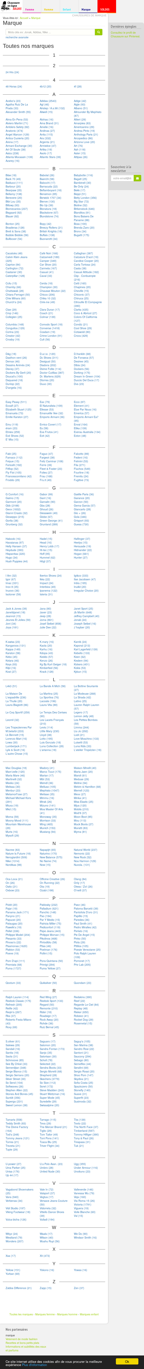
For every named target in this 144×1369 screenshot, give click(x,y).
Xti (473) (45, 1256)
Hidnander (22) (83, 550)
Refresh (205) (14, 1004)
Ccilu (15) (11, 283)
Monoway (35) (48, 817)
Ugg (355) (80, 1164)
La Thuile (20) (14, 701)
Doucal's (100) (14, 376)
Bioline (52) (80, 205)
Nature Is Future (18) (18, 853)
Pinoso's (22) (13, 942)
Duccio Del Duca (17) (86, 380)
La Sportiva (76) (49, 697)
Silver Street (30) (16, 1079)
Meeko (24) (12, 783)
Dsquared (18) (14, 380)
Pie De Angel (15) (84, 935)
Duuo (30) (46, 384)
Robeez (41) (81, 1016)
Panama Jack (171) (17, 912)
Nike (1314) (13, 861)
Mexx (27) (80, 794)
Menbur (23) (13, 790)
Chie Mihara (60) (16, 298)
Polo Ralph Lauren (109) (85, 955)
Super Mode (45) (50, 1097)
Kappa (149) (13, 649)
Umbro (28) (46, 1167)
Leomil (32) (12, 720)
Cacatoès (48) (14, 253)
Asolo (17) (46, 153)
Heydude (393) (14, 550)
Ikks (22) (45, 579)
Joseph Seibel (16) (85, 623)
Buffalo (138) (47, 235)
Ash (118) (80, 149)
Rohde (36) (46, 1023)
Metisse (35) (47, 794)
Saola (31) (12, 1056)
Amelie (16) (46, 127)
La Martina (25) (49, 693)
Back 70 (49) (13, 179)
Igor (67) (11, 579)
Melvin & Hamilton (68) (87, 786)
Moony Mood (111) (17, 820)
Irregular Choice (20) (86, 590)
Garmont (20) (14, 502)
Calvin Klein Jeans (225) (16, 259)
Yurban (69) (13, 1274)
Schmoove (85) (15, 1060)
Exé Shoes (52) (15, 436)
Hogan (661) (81, 554)
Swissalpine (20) (49, 1105)
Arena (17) (12, 142)
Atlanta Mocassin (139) (19, 157)
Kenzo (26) (46, 660)
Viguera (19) (81, 1208)
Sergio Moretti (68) (51, 1071)
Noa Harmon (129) (85, 861)
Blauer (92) (12, 216)
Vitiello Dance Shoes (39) (52, 1214)
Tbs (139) (80, 1119)
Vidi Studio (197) (15, 1208)
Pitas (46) (45, 946)
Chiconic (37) (82, 294)
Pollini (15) (46, 953)
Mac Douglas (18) (16, 768)
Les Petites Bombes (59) (86, 721)
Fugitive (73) (81, 480)
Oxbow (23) (13, 890)
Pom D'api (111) (15, 961)
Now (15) (45, 865)
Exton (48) (80, 436)
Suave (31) (80, 1094)
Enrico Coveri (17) (50, 424)
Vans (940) (12, 1197)
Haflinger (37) (82, 539)
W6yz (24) (12, 1234)
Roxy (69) (11, 1027)
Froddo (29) (13, 480)
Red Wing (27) (48, 997)
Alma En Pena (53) (17, 119)
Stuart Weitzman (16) (52, 1094)
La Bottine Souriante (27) (86, 688)
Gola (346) (80, 517)
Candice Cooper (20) (86, 261)
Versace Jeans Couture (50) (54, 1202)
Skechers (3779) (49, 1079)
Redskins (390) (83, 997)
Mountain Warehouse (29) (18, 826)
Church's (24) (14, 302)
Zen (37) (79, 1288)
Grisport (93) (81, 520)
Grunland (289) (49, 524)
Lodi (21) (79, 735)
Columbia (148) (15, 324)
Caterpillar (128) (15, 276)
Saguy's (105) (82, 1041)
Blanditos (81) (82, 212)
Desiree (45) (81, 361)
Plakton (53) (13, 949)
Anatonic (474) (14, 131)
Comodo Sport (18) (51, 324)
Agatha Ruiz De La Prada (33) (17, 106)
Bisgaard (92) (14, 212)
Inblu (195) (80, 583)
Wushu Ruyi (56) (50, 1241)
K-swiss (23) (13, 642)
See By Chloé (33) (16, 1064)
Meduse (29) (81, 779)
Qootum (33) (13, 983)
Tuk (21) (79, 1146)
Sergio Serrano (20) (17, 1075)
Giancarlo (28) (82, 509)
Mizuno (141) (48, 805)
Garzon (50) (81, 502)
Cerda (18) (46, 283)
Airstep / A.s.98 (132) (52, 108)
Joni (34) (11, 623)
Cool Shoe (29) (83, 328)
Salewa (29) (13, 1045)
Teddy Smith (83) (16, 1123)
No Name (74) (48, 861)
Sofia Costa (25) (83, 1082)
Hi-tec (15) (46, 550)
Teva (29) (45, 1123)
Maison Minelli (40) (85, 768)
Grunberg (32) (14, 524)
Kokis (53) (80, 668)
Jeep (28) (45, 616)
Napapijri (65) (48, 850)
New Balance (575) (51, 857)
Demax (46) (13, 361)
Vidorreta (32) (48, 1208)
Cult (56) (45, 339)
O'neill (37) (80, 890)
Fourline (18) (81, 472)
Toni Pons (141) (49, 1138)
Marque (87, 10)
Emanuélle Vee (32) (51, 413)
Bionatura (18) (48, 209)
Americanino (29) (84, 127)
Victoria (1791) (82, 1204)
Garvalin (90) (47, 502)
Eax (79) (45, 402)
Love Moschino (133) (86, 738)
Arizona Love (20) (84, 142)
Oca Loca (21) (14, 879)
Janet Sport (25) (83, 608)
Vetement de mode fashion (22, 1339)
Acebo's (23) (13, 101)
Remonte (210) (49, 1008)
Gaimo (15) (12, 498)
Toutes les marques (21, 1314)
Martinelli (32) (14, 779)
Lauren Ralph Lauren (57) (86, 706)
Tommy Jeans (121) (17, 1138)
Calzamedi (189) (49, 257)
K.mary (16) (47, 642)
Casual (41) (47, 272)
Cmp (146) (12, 313)
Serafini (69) (81, 1067)
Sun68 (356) (13, 1097)
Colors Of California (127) (85, 318)
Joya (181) (12, 627)
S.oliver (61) (13, 1041)
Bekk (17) (79, 190)
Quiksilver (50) (48, 983)
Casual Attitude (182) (86, 272)
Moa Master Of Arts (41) (51, 811)
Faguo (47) (46, 454)
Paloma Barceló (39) (86, 908)
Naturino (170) (48, 853)
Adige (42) (80, 101)
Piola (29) (79, 942)
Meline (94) (80, 783)
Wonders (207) (14, 1241)
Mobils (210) (81, 809)
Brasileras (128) (15, 227)
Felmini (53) (81, 461)
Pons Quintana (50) (51, 961)
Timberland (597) (84, 1131)
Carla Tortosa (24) (85, 264)
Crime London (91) (51, 335)
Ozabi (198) (47, 890)
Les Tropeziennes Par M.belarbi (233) (19, 729)
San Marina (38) (83, 1045)
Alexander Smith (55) (18, 112)
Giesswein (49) (49, 513)
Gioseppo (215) (15, 517)
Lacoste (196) (48, 701)
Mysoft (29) (12, 835)
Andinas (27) (47, 131)
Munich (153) (48, 828)
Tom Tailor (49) (49, 1134)
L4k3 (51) (11, 686)
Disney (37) (12, 369)
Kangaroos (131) (16, 645)
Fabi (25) (11, 454)
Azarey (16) (13, 161)
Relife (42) (12, 1008)
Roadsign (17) (48, 1016)
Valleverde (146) (83, 1189)
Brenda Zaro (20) (84, 227)
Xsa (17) (11, 1256)
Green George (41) (51, 520)
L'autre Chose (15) (17, 753)
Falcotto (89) (81, 454)
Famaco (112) (14, 457)
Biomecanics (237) (17, 209)
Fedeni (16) (81, 457)
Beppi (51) (80, 194)
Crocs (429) (81, 335)
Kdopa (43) (46, 653)
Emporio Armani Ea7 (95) (86, 418)
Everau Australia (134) (87, 432)
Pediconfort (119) (50, 927)
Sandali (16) (13, 1049)
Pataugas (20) (14, 923)
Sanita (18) (12, 1052)
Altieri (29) (80, 119)
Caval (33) (46, 276)
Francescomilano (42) (19, 476)
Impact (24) (46, 583)
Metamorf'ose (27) (17, 794)
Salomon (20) (48, 1045)
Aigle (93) (79, 104)
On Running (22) (50, 883)
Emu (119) (12, 424)
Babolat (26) (47, 175)
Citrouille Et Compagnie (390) (88, 304)
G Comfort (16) (15, 494)
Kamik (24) (80, 642)
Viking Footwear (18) (18, 1212)
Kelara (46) (12, 660)
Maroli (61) (80, 775)
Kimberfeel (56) (49, 668)
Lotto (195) (46, 738)
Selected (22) (48, 1064)
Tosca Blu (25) (48, 1142)
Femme (31, 9)
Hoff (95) (45, 554)
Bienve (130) (47, 201)
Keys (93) (11, 664)
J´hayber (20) (82, 627)
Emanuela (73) (14, 413)
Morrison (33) (48, 820)
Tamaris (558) (14, 1119)
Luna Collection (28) (52, 746)
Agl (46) (44, 104)
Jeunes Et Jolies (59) (18, 620)
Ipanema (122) (48, 590)
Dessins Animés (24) (18, 365)
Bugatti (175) (81, 235)
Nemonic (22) (82, 853)
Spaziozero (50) (83, 1086)
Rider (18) (46, 1012)
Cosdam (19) (47, 332)
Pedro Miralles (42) (85, 927)
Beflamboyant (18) (51, 190)
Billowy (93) (12, 205)
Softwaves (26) (14, 1086)
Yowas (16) (80, 1270)
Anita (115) (46, 134)
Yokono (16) (47, 1270)
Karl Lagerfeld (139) (86, 649)
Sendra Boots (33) (51, 1067)
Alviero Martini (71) (17, 123)
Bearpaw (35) (14, 190)
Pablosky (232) (49, 905)
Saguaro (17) (48, 1041)
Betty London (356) (85, 198)
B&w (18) (11, 175)
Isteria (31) (46, 594)
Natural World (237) (85, 850)
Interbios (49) (48, 587)
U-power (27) (13, 1164)
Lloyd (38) (46, 735)
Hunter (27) (81, 557)
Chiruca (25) (81, 298)
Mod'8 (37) (80, 813)
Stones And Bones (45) (19, 1094)
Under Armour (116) (86, 1167)
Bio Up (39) (46, 205)
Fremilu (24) (81, 476)
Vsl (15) (78, 1216)
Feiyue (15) (12, 461)
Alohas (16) (46, 119)
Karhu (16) (46, 649)
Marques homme (67, 1314)
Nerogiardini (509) (16, 857)
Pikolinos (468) (48, 938)
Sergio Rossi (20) (84, 1071)
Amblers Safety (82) (17, 127)
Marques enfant (89, 1314)
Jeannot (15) (13, 616)
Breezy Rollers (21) (51, 227)
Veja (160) (80, 1197)
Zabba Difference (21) (19, 1288)
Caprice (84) (13, 264)
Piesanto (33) (14, 938)
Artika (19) (46, 149)
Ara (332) (45, 138)
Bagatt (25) (80, 179)
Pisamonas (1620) (16, 946)
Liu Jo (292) (81, 731)
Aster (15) (80, 153)
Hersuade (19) (82, 546)
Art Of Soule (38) (16, 149)
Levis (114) (46, 727)
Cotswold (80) (82, 332)
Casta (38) (80, 268)
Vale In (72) (46, 1189)
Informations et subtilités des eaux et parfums (26, 1348)
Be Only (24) (81, 186)
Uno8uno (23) (82, 1171)
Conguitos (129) (15, 328)
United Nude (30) (50, 1171)
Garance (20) (82, 498)
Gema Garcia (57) (84, 505)
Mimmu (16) (47, 798)
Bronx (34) (80, 231)
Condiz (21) (81, 324)
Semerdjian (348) (16, 1067)
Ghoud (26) (46, 509)
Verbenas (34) (14, 1201)
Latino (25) (80, 701)
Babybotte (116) (83, 175)
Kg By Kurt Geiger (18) (53, 664)
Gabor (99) (46, 494)
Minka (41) (80, 798)
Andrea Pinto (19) (84, 131)
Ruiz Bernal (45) (49, 1027)
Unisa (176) (13, 1171)
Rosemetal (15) (83, 1023)
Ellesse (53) (47, 409)
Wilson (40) (46, 1237)
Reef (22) (79, 1001)
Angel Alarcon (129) (17, 134)
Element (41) (81, 405)
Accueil (24, 18)
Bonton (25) (13, 224)
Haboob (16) (13, 539)
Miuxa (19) (12, 805)
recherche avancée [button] (17, 37)
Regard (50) (47, 1004)
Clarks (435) (81, 309)
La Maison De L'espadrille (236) (16, 695)
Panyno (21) (13, 916)
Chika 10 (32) (48, 298)
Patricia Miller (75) (50, 923)
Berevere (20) (14, 198)
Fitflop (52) (12, 469)
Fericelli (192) (14, 465)
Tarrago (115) (48, 1119)
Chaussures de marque (89, 15)
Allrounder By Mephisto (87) (87, 113)
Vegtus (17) (46, 1197)
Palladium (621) (49, 908)
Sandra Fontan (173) (52, 1049)
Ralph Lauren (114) (17, 997)
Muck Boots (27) (83, 824)
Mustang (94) (48, 832)
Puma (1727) (13, 968)
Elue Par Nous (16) (85, 409)
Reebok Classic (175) (18, 1001)
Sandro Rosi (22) (84, 1049)
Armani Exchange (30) (19, 146)
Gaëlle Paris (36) (84, 494)
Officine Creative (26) (52, 879)
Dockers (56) (81, 369)
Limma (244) (81, 727)
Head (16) (46, 542)
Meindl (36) (46, 783)
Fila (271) (79, 465)
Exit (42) (45, 436)
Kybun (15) (80, 671)
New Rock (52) (83, 857)
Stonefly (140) (82, 1090)
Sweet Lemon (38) (17, 1105)
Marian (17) (47, 775)
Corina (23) (12, 332)
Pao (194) (46, 916)
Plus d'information (34, 1364)
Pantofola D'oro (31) (86, 912)
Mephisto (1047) (49, 790)
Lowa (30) (12, 742)
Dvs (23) (79, 384)
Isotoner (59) (13, 594)
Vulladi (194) (47, 1219)
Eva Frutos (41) (49, 432)
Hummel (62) (47, 557)
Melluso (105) (48, 786)
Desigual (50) (48, 361)
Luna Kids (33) (82, 746)
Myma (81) (80, 832)
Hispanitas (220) (15, 554)
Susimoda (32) (82, 1101)
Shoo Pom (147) (83, 1075)
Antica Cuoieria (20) (17, 138)
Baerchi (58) (47, 179)
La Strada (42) (82, 697)
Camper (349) (48, 261)
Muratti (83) (81, 828)
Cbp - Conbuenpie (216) (85, 277)
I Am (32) (11, 575)
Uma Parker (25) (16, 1167)
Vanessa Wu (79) (84, 1193)
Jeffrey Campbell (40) (86, 616)
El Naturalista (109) (51, 405)
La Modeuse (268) (85, 693)
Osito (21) (11, 886)
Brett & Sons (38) (16, 231)
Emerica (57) (81, 413)
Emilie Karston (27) (17, 417)
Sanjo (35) (46, 1052)
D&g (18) (11, 354)
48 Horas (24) (14, 86)
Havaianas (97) (15, 542)
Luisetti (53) (81, 742)
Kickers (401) (82, 664)
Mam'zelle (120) (15, 771)
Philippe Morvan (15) (52, 935)
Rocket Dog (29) (83, 1019)
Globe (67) (46, 517)
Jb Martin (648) (83, 612)
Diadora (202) (48, 365)
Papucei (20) (13, 920)
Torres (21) (12, 1142)
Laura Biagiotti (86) (17, 705)
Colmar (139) (48, 317)
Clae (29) (11, 309)
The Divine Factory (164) (17, 1129)
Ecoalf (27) (12, 405)
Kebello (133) (82, 653)
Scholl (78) (46, 1060)
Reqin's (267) (14, 1012)
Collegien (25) (14, 317)
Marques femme (45, 1314)
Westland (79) (14, 1237)
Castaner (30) (14, 272)
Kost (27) (11, 671)
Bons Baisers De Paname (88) (84, 218)
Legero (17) (81, 712)
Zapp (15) (46, 1288)
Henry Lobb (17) (49, 546)
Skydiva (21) (81, 1079)
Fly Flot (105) (14, 472)
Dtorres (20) (47, 380)
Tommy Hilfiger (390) (86, 1134)
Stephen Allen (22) (17, 1090)
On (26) (10, 883)
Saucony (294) (82, 1056)
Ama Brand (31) (49, 123)
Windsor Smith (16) (85, 1237)
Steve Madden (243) (52, 1090)
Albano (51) (81, 108)
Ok (127, 1361)
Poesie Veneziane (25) (87, 949)
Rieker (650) (81, 1012)
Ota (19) (45, 886)
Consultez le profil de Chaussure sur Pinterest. (125, 34)
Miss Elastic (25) (83, 801)
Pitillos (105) (81, 946)
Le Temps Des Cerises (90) (53, 714)
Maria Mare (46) (15, 775)
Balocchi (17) (47, 182)
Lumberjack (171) (16, 746)
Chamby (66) (13, 287)
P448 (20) (11, 905)
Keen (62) (80, 657)
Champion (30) (49, 287)
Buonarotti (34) (49, 239)
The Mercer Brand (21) (53, 1127)
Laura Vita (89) (49, 705)
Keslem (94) (81, 660)
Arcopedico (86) (83, 138)
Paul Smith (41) (83, 923)
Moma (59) (12, 817)
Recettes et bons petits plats (22, 1343)
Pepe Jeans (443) (50, 931)
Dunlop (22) (13, 384)
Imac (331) (12, 583)
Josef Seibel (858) (50, 623)
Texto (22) (80, 1123)
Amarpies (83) (82, 123)
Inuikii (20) (80, 587)
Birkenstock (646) (84, 209)
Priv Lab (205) (82, 964)
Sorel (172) (46, 1086)
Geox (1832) (13, 509)
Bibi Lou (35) (13, 201)
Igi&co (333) (81, 575)
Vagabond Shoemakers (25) (19, 1191)
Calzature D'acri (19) (86, 257)
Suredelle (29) (48, 1101)
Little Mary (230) (49, 731)
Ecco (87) (79, 402)
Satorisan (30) (48, 1056)
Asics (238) (12, 153)
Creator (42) (13, 335)
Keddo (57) (46, 657)
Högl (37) (45, 561)
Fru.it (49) (46, 480)
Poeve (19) (12, 953)
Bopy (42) (45, 224)
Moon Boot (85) (83, 817)
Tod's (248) (12, 1134)
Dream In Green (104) (87, 376)
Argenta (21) (47, 142)
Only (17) (79, 883)
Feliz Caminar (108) (51, 461)
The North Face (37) (86, 1127)
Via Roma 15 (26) (84, 1201)
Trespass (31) (82, 1142)
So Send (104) (14, 1082)
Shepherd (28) (48, 1075)
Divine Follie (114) (50, 369)
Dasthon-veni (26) (16, 357)
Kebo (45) (11, 657)
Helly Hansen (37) (16, 546)
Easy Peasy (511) (16, 402)
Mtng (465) (46, 824)
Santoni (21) (81, 1052)
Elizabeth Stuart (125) (19, 409)
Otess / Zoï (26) (83, 886)
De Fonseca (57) (84, 357)
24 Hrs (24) (12, 72)
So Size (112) (48, 1082)
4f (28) (78, 86)
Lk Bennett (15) (15, 735)
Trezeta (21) (13, 1146)
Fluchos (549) (82, 469)
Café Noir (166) (49, 253)
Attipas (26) (81, 157)
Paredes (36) (81, 920)
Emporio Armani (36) (52, 417)
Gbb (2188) (12, 505)
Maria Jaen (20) (83, 771)
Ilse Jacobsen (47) (85, 579)
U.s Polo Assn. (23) (51, 1164)
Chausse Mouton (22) (53, 291)
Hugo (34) (12, 557)
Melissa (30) (13, 786)
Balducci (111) (14, 182)
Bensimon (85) (48, 194)
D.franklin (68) (82, 354)
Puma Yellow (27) (50, 968)
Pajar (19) (11, 908)
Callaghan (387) (83, 253)
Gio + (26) (80, 513)
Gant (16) (45, 498)
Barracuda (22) (49, 186)
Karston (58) (13, 653)
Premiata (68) (14, 964)
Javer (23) (46, 612)
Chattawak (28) (15, 291)
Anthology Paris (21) (86, 134)
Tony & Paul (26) (84, 1138)
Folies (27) (46, 472)
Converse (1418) (50, 328)
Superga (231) (14, 1101)
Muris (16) (12, 832)
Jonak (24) (80, 620)
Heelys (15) (81, 542)
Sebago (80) (81, 1060)
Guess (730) (81, 524)
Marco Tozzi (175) (50, 771)
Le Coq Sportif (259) (18, 712)
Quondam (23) (82, 983)
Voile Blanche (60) (84, 1212)
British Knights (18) (51, 231)
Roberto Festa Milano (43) (18, 1021)
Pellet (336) (12, 931)
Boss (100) (80, 224)
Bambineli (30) (82, 182)
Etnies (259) (13, 432)
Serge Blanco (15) (16, 1071)
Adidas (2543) (48, 101)
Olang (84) (80, 879)
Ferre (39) (46, 465)
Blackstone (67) (49, 212)
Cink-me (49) (47, 302)
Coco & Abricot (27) (85, 313)
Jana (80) (45, 608)
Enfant (69, 9)
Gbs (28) (45, 505)
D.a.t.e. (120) (48, 354)
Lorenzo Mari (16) (16, 738)
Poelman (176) (48, 949)
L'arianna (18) (48, 750)
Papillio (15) (81, 916)
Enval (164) (81, 424)
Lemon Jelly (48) (84, 716)
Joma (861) (46, 620)
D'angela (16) (14, 387)
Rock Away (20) (49, 1019)
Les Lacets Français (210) (52, 721)
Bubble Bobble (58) (17, 235)
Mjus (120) (80, 805)
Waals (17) (46, 1234)
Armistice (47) (48, 146)
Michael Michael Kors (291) (18, 799)
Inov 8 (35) (12, 587)
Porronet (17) (82, 961)
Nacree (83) (13, 850)
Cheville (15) (81, 291)
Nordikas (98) (14, 865)
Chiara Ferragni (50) (18, 294)
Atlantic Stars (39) (50, 157)
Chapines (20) (82, 287)
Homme (50, 9)
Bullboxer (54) (14, 239)
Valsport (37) (47, 1193)
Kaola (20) (46, 645)
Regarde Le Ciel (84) (86, 1004)
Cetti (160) (80, 283)
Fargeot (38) (47, 457)
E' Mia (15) (12, 439)
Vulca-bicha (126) (16, 1219)
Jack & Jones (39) (16, 608)
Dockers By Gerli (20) (18, 372)
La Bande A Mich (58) (53, 686)
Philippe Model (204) (18, 935)
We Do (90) (81, 1234)
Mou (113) (80, 820)
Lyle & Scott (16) (15, 750)
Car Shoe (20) (48, 264)
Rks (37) (11, 1016)
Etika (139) (80, 428)
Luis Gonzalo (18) (50, 742)
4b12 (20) (45, 86)
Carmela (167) (48, 268)
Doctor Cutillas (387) (52, 372)
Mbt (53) (45, 779)
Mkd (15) (11, 809)
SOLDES (106, 10)
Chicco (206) (47, 294)
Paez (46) (80, 905)
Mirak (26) (46, 801)
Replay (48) (81, 1008)
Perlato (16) (81, 931)
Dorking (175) (82, 372)
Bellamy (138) (14, 194)
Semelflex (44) (82, 1064)
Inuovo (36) (12, 590)
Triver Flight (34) (49, 1146)
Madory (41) (47, 768)
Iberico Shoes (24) (51, 575)
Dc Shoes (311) (49, 357)
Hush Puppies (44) (17, 561)
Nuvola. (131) (82, 865)
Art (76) (78, 146)
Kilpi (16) (11, 668)
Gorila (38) (12, 520)
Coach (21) (46, 313)
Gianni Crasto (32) (17, 513)
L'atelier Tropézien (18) (87, 750)
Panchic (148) (48, 912)
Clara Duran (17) (50, 309)
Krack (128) (47, 671)
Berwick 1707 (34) (50, 198)
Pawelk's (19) (14, 927)
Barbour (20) (13, 186)
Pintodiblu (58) (48, 942)
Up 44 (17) (12, 1175)
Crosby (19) (13, 339)
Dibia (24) (80, 365)
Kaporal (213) (82, 645)
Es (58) (44, 428)
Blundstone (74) (49, 216)
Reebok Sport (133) (51, 1001)
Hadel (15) (46, 539)
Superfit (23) (81, 1097)
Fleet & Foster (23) (51, 469)
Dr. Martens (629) (50, 376)
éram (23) (11, 428)
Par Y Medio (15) (50, 920)
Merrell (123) (81, 790)
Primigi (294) (47, 964)
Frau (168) (46, 476)
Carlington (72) (14, 268)
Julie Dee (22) (48, 627)
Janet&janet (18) (15, 612)
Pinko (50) (80, 938)
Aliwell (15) (46, 112)
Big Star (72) (81, 201)
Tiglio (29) (46, 1131)
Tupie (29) (12, 1149)
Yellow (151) (13, 1270)
